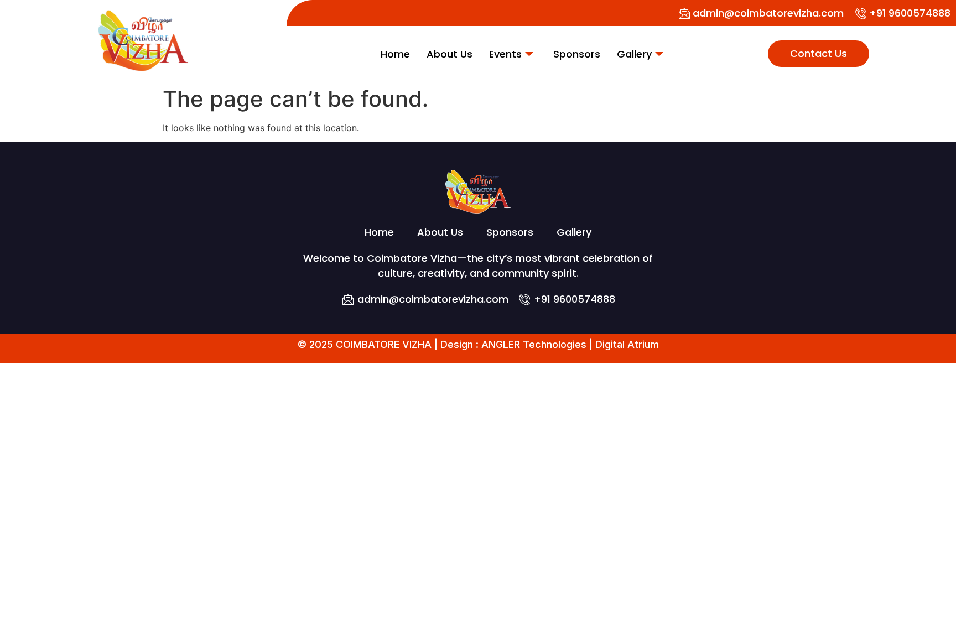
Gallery (634, 54)
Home (395, 54)
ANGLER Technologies (533, 344)
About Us (449, 54)
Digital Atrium (627, 344)
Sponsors (576, 54)
